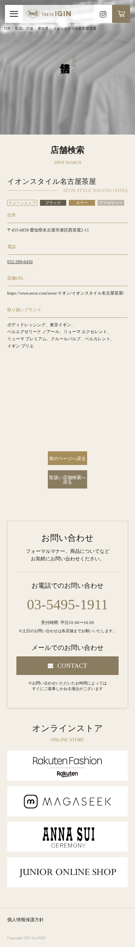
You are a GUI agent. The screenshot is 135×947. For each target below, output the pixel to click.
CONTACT (72, 665)
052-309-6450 (20, 261)
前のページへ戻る (67, 458)
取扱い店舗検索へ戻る (67, 480)
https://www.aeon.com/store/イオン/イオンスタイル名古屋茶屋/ (65, 293)
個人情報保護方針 (25, 919)
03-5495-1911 (67, 605)
